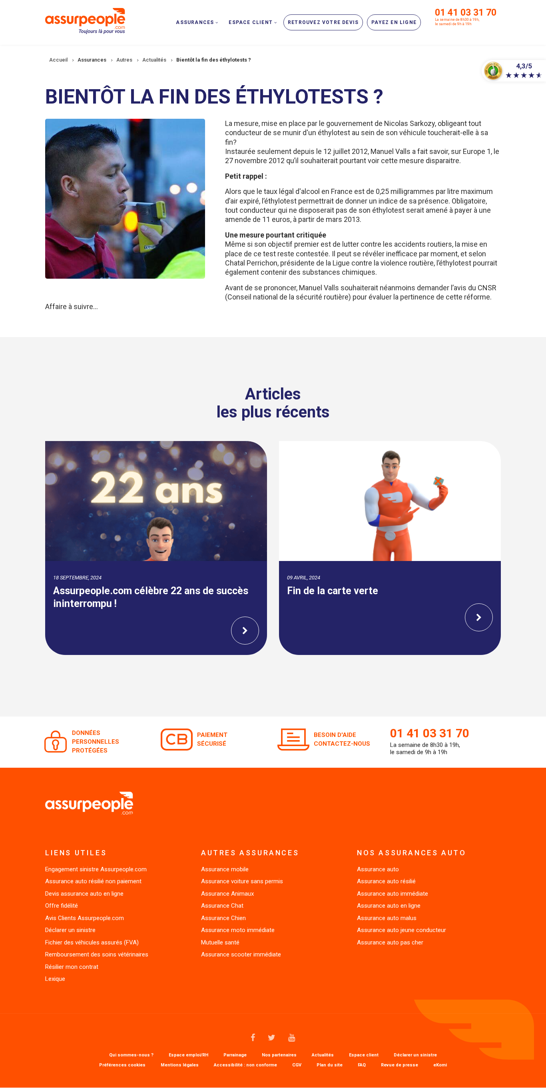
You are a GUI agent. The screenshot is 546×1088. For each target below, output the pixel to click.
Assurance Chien (223, 918)
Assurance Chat (222, 905)
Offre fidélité (61, 905)
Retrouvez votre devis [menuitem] (323, 22)
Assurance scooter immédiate (241, 954)
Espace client (364, 1055)
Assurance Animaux (227, 893)
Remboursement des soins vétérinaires (96, 954)
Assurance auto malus (386, 918)
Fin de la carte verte (332, 591)
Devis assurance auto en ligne (84, 893)
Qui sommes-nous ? (131, 1055)
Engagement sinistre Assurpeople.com (96, 869)
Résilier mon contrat (71, 966)
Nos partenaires (279, 1055)
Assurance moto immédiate (238, 930)
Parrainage (235, 1055)
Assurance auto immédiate (392, 893)
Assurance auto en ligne (388, 905)
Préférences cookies (122, 1065)
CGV (296, 1065)
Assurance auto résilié (386, 881)
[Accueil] (85, 20)
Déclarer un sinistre (70, 930)
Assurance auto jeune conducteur (401, 930)
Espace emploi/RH (188, 1055)
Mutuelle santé (220, 942)
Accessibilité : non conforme (245, 1065)
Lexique (55, 978)
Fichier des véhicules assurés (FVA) (92, 942)
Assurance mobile (225, 869)
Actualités (323, 1055)
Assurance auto (378, 869)
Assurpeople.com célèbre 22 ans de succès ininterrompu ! (150, 597)
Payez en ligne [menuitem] (393, 22)
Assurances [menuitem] (195, 22)
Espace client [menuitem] (251, 22)
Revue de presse (399, 1065)
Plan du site (330, 1065)
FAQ (362, 1065)
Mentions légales (180, 1065)
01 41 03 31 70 (465, 12)
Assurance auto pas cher (390, 942)
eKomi (440, 1065)
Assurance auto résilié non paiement (93, 881)
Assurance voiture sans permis (242, 881)
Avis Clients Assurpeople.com (84, 918)
